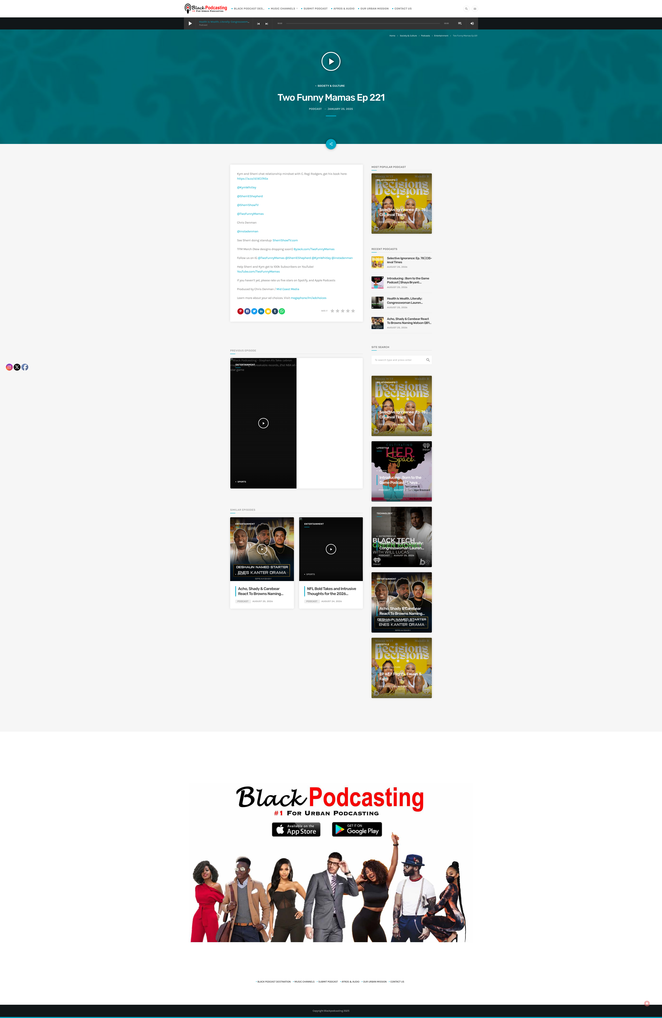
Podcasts (425, 35)
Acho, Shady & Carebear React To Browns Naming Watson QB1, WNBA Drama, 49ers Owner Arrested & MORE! (408, 321)
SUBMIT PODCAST (316, 8)
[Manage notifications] (647, 1003)
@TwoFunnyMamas (250, 214)
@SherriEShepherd (250, 196)
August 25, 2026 (262, 601)
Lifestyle (384, 203)
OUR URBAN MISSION (374, 8)
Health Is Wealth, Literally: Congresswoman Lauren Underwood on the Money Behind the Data (404, 301)
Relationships (386, 180)
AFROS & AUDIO (344, 8)
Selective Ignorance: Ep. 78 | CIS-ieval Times (409, 260)
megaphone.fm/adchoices (308, 298)
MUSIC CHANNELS (283, 8)
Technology (385, 513)
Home (392, 35)
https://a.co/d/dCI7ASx (252, 178)
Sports (242, 482)
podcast (315, 108)
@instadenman (247, 231)
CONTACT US (403, 8)
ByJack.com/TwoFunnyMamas (314, 249)
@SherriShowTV (248, 205)
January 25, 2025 (340, 108)
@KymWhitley (246, 187)
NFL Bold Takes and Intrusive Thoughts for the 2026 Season (331, 593)
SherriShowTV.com (285, 240)
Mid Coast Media (287, 289)
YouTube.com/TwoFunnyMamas (258, 271)
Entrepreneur (387, 536)
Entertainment (441, 35)
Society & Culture (408, 35)
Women (383, 471)
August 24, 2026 (331, 601)
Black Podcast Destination (249, 8)
